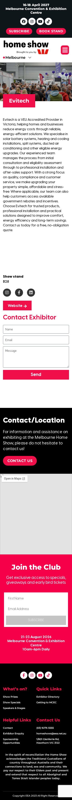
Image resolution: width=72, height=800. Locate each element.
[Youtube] (40, 21)
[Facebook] (23, 21)
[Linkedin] (31, 293)
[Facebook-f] (19, 293)
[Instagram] (32, 21)
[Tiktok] (48, 21)
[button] (65, 50)
